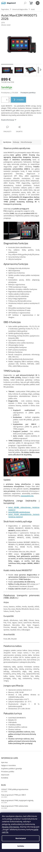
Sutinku (20, 846)
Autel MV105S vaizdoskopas (19, 512)
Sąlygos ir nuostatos (8, 765)
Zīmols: (5, 25)
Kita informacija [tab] (26, 142)
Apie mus (4, 762)
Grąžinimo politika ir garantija (11, 768)
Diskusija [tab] (16, 142)
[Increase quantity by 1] (9, 98)
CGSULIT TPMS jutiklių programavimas (14, 789)
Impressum (5, 775)
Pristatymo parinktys (28, 93)
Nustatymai (21, 838)
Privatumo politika (7, 771)
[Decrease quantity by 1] (9, 101)
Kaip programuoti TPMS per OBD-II (13, 795)
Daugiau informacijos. (10, 827)
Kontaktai (4, 778)
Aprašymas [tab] (7, 142)
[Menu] (37, 3)
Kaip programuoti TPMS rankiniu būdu (14, 806)
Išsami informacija (7, 120)
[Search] (25, 3)
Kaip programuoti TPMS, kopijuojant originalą (17, 800)
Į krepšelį (20, 100)
